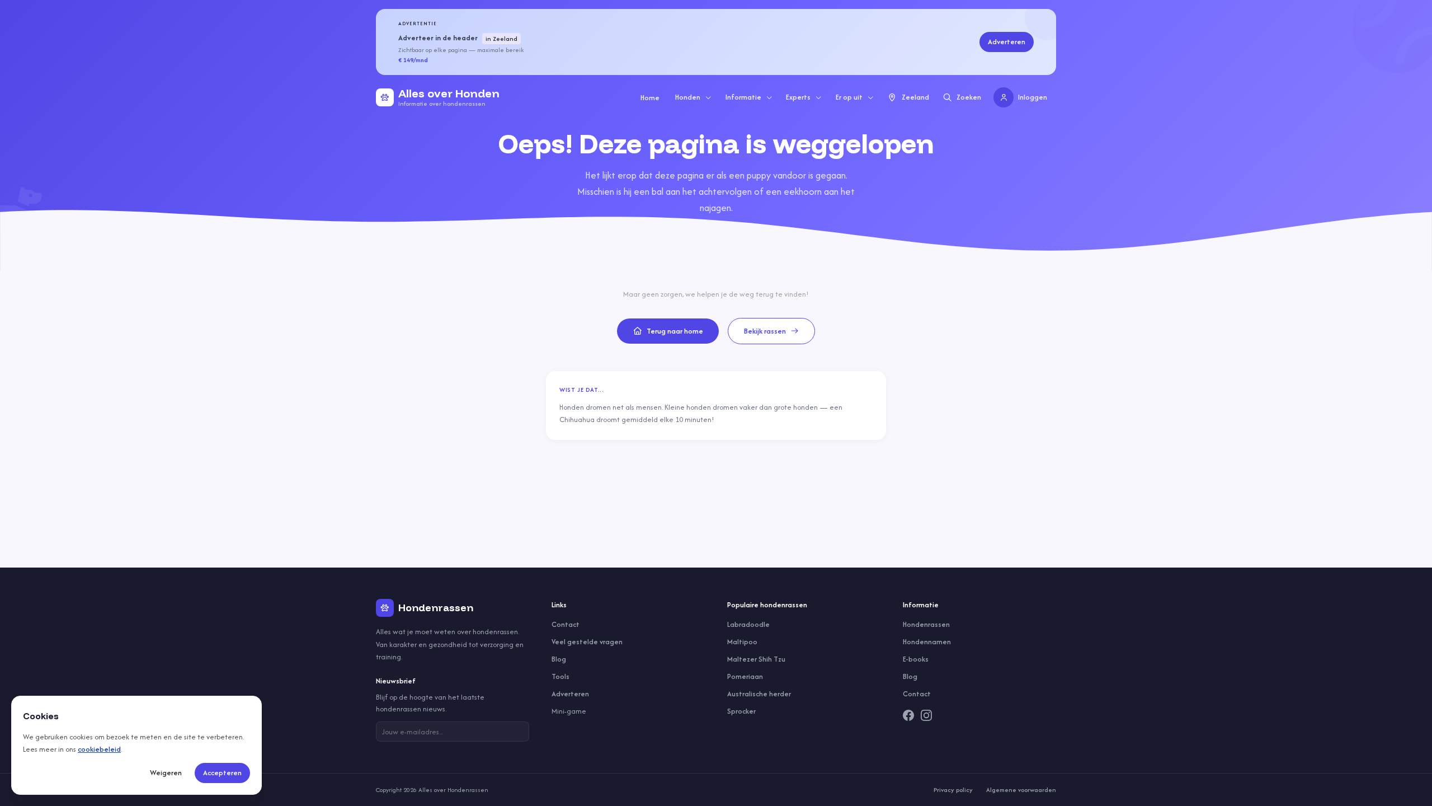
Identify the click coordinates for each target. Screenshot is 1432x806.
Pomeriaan (745, 676)
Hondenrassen (926, 624)
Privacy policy (953, 789)
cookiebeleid (99, 749)
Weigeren (166, 772)
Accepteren (222, 772)
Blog (559, 659)
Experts (798, 97)
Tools (560, 676)
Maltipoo (742, 641)
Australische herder (759, 693)
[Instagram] (926, 715)
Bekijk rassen (765, 331)
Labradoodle (748, 624)
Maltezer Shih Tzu (756, 659)
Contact (566, 624)
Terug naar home (675, 331)
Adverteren (1006, 41)
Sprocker (741, 711)
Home (650, 97)
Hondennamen (927, 641)
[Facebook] (908, 715)
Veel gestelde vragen (587, 641)
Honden (687, 97)
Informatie (743, 97)
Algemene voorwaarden (1021, 789)
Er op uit (849, 97)
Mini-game (569, 711)
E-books (916, 659)
